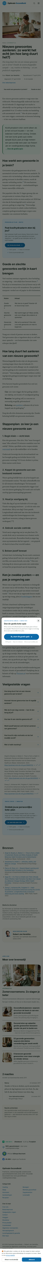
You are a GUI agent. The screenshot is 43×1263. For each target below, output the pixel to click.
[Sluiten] (38, 621)
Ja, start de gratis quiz (20, 637)
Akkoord (32, 1259)
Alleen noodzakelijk (11, 1259)
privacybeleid (10, 1255)
